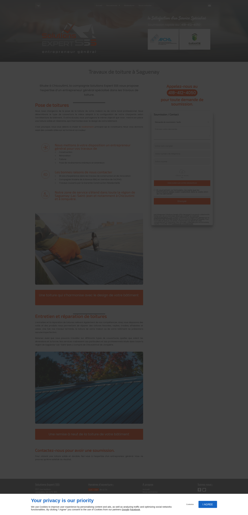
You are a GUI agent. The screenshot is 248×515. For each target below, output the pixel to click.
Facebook (135, 509)
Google (125, 509)
